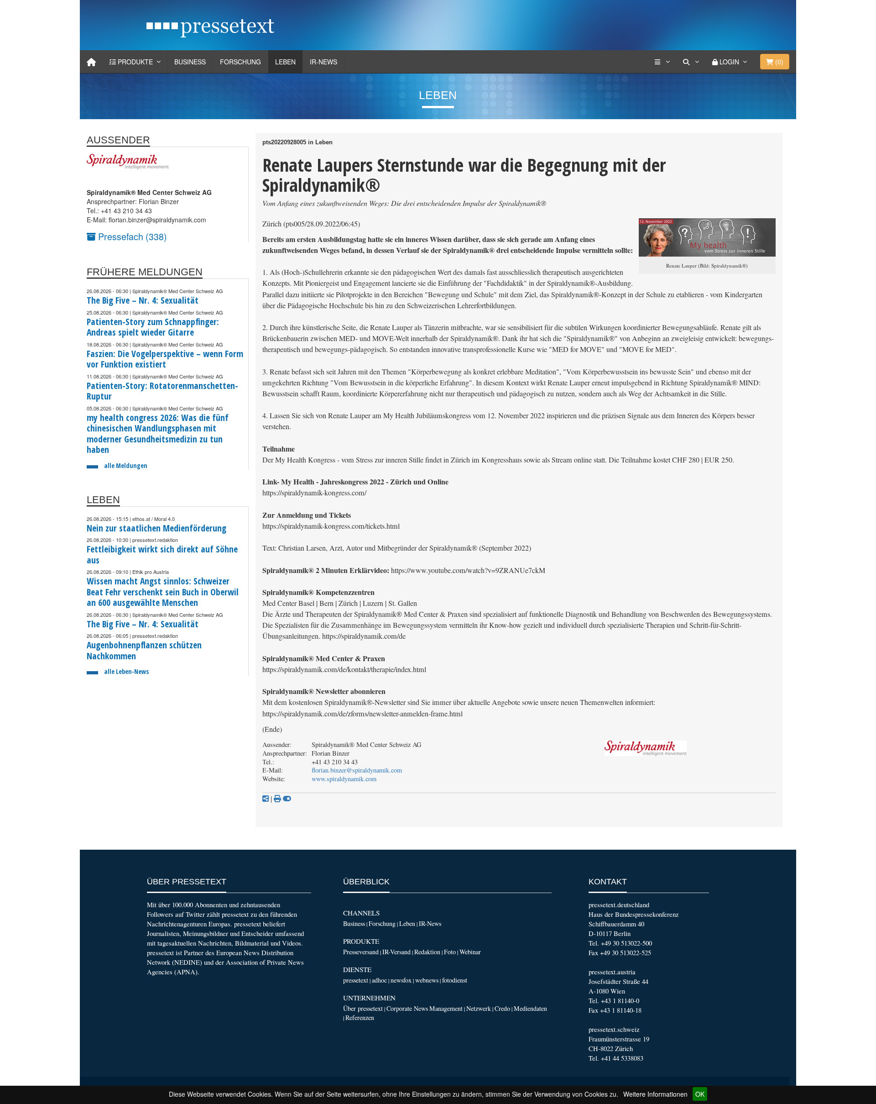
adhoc (379, 980)
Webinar (470, 951)
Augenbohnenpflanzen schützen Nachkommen (144, 650)
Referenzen (359, 1017)
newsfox (401, 980)
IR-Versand (396, 951)
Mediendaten (530, 1008)
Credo (502, 1008)
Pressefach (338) (131, 236)
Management (446, 1008)
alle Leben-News (126, 671)
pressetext (355, 980)
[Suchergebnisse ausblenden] (287, 799)
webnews (426, 980)
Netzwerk (478, 1008)
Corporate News (407, 1008)
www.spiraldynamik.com (344, 778)
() (778, 61)
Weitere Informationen (655, 1094)
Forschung (240, 61)
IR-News (323, 61)
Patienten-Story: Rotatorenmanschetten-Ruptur (162, 391)
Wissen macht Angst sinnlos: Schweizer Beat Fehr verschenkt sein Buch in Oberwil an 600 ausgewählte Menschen (163, 592)
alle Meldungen (125, 465)
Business (190, 61)
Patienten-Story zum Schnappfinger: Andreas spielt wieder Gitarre (153, 327)
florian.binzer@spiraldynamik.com (357, 770)
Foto (450, 951)
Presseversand (361, 951)
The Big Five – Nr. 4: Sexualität (142, 300)
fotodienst (454, 980)
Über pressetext (363, 1008)
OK (699, 1094)
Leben (285, 61)
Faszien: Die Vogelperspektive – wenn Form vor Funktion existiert (165, 359)
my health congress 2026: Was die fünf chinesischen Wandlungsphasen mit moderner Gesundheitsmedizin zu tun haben (158, 433)
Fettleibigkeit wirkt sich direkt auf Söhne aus (162, 554)
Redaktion (427, 951)
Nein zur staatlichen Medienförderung (156, 528)
